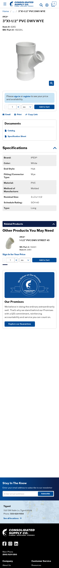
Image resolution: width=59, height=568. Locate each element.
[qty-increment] (18, 107)
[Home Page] (22, 4)
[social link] (4, 543)
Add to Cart (44, 107)
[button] (41, 5)
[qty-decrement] (6, 107)
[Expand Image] (51, 83)
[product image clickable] (10, 243)
